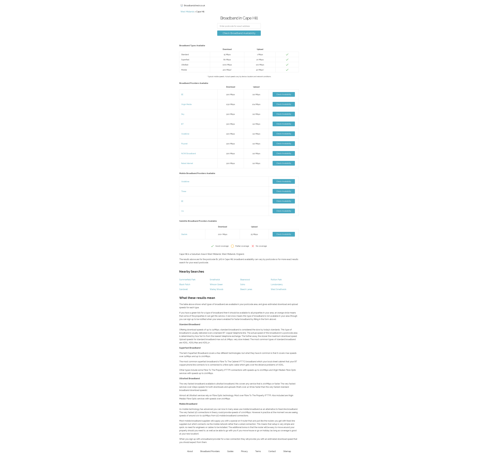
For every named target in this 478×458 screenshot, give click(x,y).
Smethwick (215, 279)
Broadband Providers (210, 451)
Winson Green (216, 284)
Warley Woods (216, 289)
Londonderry (277, 284)
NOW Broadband (188, 153)
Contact (272, 451)
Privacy (244, 451)
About (190, 451)
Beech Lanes (246, 289)
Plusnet (184, 144)
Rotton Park (276, 279)
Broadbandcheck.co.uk (194, 5)
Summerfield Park (187, 279)
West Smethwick (278, 289)
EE (182, 94)
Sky (182, 114)
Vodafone (185, 134)
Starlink (184, 234)
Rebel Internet (187, 163)
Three (183, 191)
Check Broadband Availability (239, 33)
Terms (258, 451)
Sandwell (183, 289)
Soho (242, 284)
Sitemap (287, 451)
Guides (230, 451)
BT (182, 124)
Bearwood (245, 279)
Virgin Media (186, 104)
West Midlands (187, 11)
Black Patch (184, 284)
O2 (182, 211)
